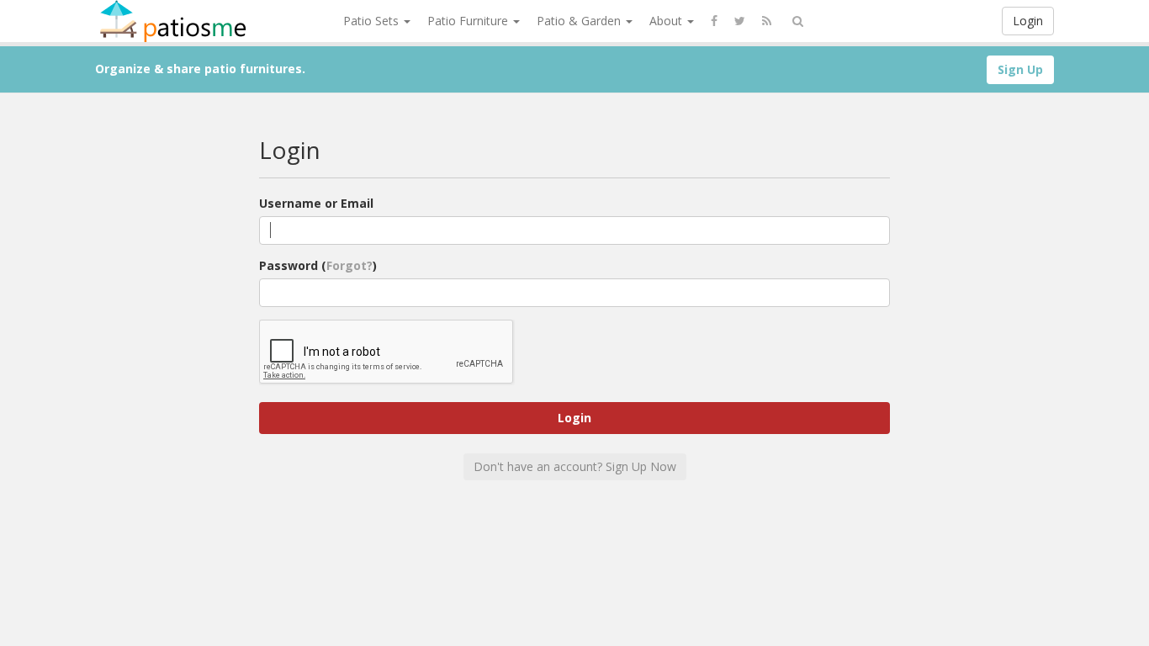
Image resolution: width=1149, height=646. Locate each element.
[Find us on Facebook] (714, 21)
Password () (318, 265)
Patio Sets (372, 21)
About (667, 21)
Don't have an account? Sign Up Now (575, 466)
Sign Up (1020, 69)
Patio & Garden (580, 21)
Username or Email (316, 203)
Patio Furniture (469, 21)
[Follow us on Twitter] (740, 21)
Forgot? (349, 265)
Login (1028, 21)
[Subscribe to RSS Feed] (767, 21)
